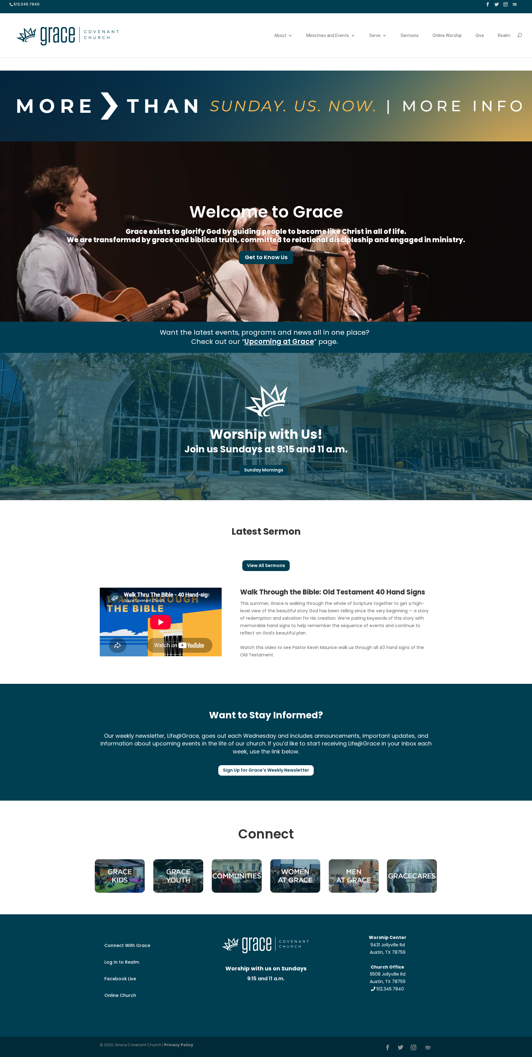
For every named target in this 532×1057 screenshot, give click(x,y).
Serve (375, 35)
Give (480, 35)
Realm (504, 35)
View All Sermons (266, 565)
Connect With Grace (127, 945)
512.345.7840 (389, 989)
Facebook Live (120, 979)
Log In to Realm (121, 962)
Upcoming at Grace (279, 341)
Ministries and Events (327, 35)
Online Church (120, 995)
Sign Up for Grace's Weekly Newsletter (266, 770)
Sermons (410, 35)
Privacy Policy (178, 1044)
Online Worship (447, 35)
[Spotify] (514, 6)
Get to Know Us (266, 257)
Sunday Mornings (263, 470)
